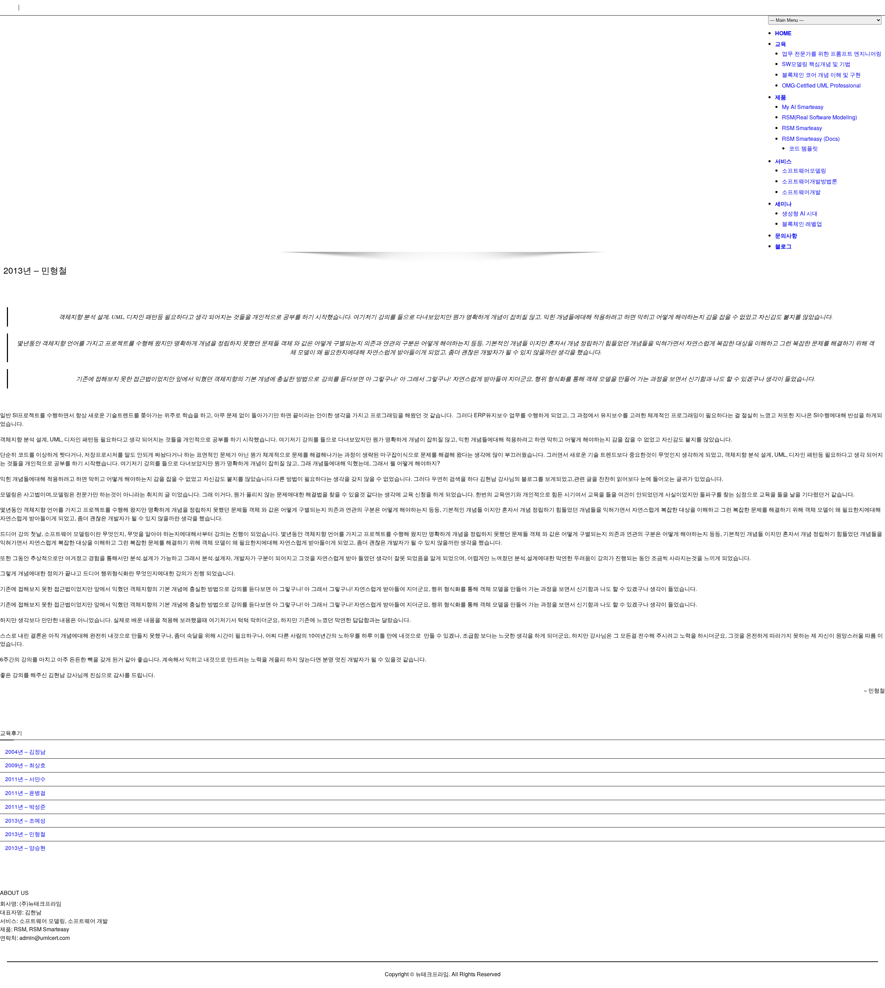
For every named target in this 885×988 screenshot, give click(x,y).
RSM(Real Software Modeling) (819, 117)
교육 (780, 44)
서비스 (783, 161)
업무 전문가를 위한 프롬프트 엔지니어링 (832, 53)
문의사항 (786, 235)
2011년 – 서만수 (25, 779)
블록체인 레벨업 (802, 224)
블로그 (783, 246)
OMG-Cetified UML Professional (821, 85)
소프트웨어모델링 (804, 170)
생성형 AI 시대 (800, 213)
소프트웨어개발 (801, 192)
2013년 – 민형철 (25, 834)
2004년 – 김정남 (25, 752)
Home (783, 33)
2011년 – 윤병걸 (25, 793)
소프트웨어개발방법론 (809, 181)
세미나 (783, 204)
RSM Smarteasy (802, 128)
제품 (780, 97)
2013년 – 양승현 (25, 848)
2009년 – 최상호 (25, 765)
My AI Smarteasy (802, 107)
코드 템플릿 (803, 148)
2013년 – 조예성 (25, 820)
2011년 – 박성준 (25, 807)
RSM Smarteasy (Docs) (811, 139)
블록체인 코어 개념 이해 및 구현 (821, 75)
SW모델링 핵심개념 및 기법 (816, 64)
